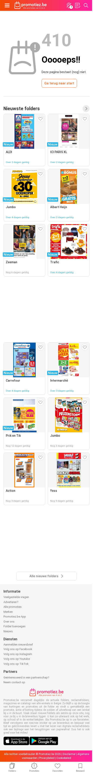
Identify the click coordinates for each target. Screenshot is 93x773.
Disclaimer (69, 754)
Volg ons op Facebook (17, 649)
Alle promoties (12, 606)
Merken (8, 611)
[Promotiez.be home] (30, 5)
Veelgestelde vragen (16, 597)
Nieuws (8, 631)
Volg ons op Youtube (16, 658)
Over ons (8, 621)
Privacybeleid (47, 758)
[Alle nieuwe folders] (86, 108)
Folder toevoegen (14, 626)
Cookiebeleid (63, 758)
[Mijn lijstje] (77, 5)
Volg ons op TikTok (16, 663)
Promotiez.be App (14, 616)
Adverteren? (10, 602)
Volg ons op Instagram (17, 654)
